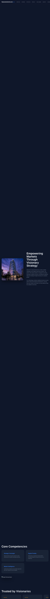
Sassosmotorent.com (7, 2)
